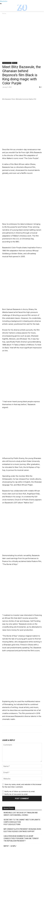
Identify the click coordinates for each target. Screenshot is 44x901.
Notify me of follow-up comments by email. (20, 791)
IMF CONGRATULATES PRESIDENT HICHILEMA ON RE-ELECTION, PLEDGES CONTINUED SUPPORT (23, 830)
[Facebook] (4, 92)
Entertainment (7, 63)
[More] (25, 92)
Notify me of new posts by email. (16, 794)
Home (4, 13)
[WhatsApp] (20, 92)
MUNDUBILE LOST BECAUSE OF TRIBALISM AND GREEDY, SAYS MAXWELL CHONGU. (21, 814)
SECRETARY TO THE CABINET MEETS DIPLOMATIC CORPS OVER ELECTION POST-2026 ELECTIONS (22, 822)
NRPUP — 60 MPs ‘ (10, 846)
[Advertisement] (22, 39)
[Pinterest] (15, 92)
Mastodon (3, 1)
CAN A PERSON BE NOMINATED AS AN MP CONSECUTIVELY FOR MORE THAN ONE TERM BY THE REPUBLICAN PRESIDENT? (21, 838)
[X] (9, 92)
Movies (15, 63)
